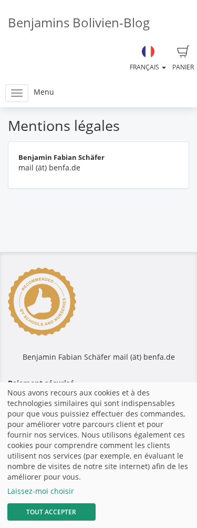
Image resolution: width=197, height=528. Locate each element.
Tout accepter (51, 511)
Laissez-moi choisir (40, 491)
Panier (183, 67)
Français (145, 67)
